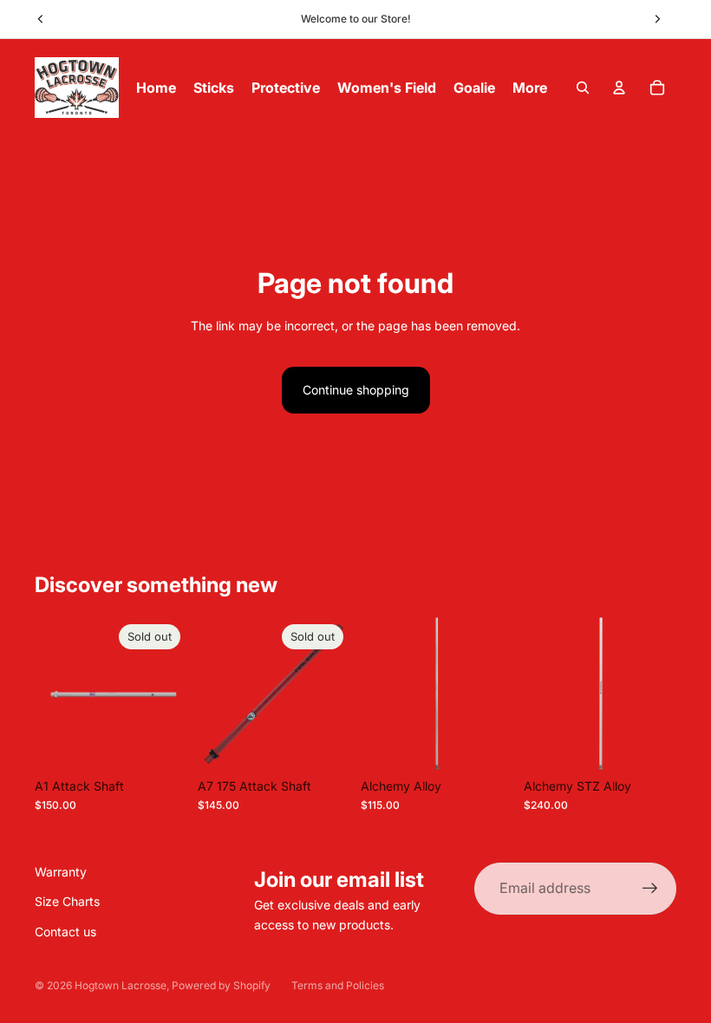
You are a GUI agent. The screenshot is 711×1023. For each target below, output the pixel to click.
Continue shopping (356, 389)
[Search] (583, 87)
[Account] (619, 87)
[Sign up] (650, 888)
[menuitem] (530, 87)
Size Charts (67, 901)
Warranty (61, 871)
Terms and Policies (337, 985)
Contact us (65, 931)
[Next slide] (657, 19)
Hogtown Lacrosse (120, 985)
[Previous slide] (41, 19)
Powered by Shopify (221, 985)
